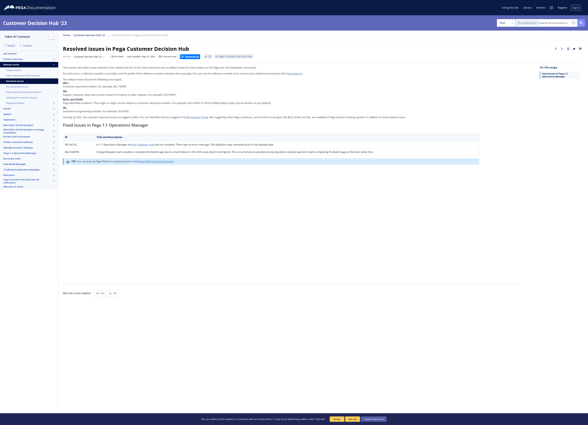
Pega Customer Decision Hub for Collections (21, 181)
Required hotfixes (15, 103)
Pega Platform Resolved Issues (155, 161)
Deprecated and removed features (23, 92)
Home (66, 35)
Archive (540, 7)
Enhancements (13, 70)
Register (562, 7)
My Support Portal (197, 117)
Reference (9, 175)
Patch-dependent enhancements (23, 75)
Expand (11, 45)
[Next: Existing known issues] (562, 49)
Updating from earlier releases (22, 97)
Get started (9, 53)
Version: (67, 56)
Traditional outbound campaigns (21, 169)
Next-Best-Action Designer (18, 125)
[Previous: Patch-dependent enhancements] (556, 49)
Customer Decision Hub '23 (89, 35)
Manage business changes (18, 147)
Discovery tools (11, 158)
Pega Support (294, 73)
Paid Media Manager (14, 164)
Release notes (11, 64)
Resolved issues (15, 81)
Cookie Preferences (373, 419)
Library (527, 7)
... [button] (109, 35)
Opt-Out (352, 419)
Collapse (27, 45)
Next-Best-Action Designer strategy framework (23, 131)
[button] (537, 23)
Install (6, 108)
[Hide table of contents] (51, 36)
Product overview (13, 59)
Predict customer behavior (18, 142)
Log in (575, 7)
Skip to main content (14, 3)
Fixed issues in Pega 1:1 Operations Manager (555, 75)
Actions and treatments (16, 136)
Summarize (192, 56)
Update (7, 114)
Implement (9, 119)
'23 (209, 56)
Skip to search (37, 3)
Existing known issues (17, 86)
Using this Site (510, 7)
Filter (502, 23)
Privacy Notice (265, 419)
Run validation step (143, 144)
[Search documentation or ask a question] (581, 23)
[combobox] (543, 23)
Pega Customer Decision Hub (235, 56)
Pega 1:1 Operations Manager (19, 153)
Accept (337, 419)
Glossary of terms (13, 186)
